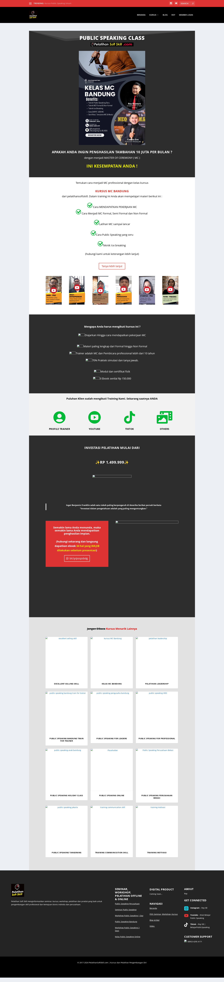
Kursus (152, 15)
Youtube (94, 428)
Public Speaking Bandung (126, 921)
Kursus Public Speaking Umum (58, 3)
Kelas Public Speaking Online (127, 936)
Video (152, 926)
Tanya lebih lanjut (112, 266)
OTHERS (164, 428)
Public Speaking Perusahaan (127, 903)
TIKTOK (129, 428)
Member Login (186, 15)
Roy (173, 15)
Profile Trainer (59, 428)
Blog (165, 15)
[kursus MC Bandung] (112, 144)
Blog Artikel (154, 920)
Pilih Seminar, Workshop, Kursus (164, 914)
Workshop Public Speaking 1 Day (129, 915)
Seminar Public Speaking (125, 909)
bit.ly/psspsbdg (79, 558)
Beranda (141, 15)
